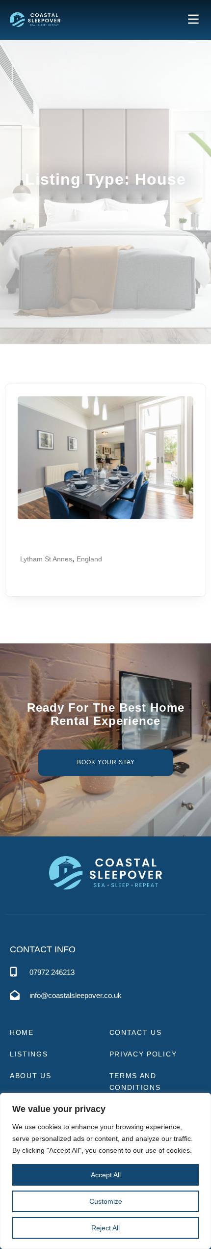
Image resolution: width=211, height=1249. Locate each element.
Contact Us (135, 1032)
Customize (105, 1201)
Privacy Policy (143, 1054)
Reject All (105, 1228)
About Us (31, 1076)
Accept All (106, 1175)
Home (22, 1032)
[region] (105, 1171)
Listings (29, 1054)
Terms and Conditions (135, 1081)
